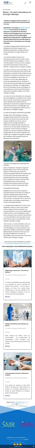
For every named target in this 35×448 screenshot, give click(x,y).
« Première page (20, 402)
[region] (17, 424)
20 (10, 406)
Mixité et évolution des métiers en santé (16, 324)
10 (7, 406)
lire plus (7, 296)
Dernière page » (23, 406)
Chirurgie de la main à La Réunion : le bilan (17, 374)
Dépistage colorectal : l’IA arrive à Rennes (16, 271)
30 (13, 406)
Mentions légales (18, 439)
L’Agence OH (17, 441)
